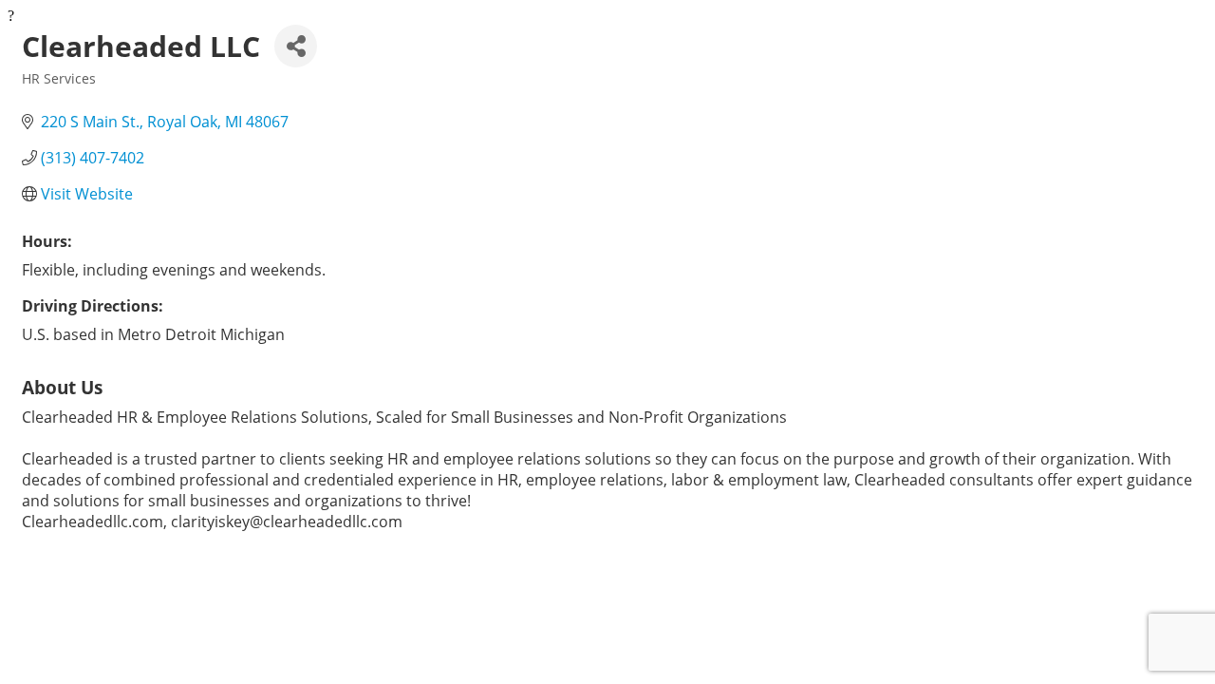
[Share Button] (295, 46)
